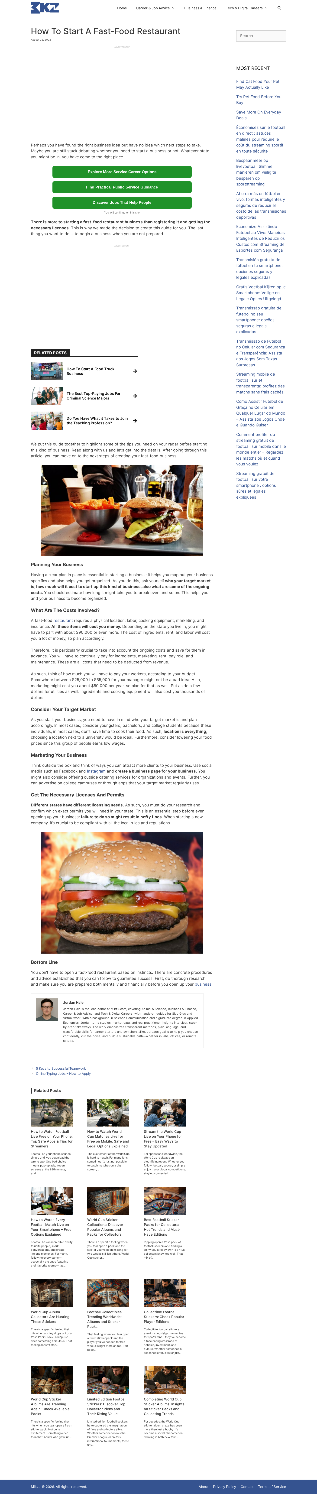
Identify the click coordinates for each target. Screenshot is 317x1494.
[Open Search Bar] (279, 8)
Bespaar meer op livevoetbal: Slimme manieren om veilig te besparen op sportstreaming (256, 172)
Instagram (96, 771)
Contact (247, 1486)
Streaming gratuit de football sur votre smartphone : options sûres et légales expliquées (256, 485)
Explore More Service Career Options (122, 172)
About (203, 1486)
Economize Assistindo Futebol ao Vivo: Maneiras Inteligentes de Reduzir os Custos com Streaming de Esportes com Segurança (260, 238)
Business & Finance (200, 8)
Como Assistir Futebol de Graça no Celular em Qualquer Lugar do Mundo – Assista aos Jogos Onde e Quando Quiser (260, 413)
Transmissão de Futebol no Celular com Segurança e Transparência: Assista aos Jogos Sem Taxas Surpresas (260, 353)
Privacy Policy (224, 1486)
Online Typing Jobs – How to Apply (63, 1073)
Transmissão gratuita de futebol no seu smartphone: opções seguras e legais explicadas (258, 320)
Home (122, 8)
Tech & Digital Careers (244, 8)
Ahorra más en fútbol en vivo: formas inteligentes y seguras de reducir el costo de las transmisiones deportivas (261, 205)
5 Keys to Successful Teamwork (61, 1068)
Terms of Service (272, 1486)
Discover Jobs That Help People (122, 202)
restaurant (63, 620)
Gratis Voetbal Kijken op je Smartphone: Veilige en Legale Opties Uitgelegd (261, 293)
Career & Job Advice (153, 8)
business (203, 984)
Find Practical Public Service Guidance (122, 187)
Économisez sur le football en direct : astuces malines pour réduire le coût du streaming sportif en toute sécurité (260, 139)
